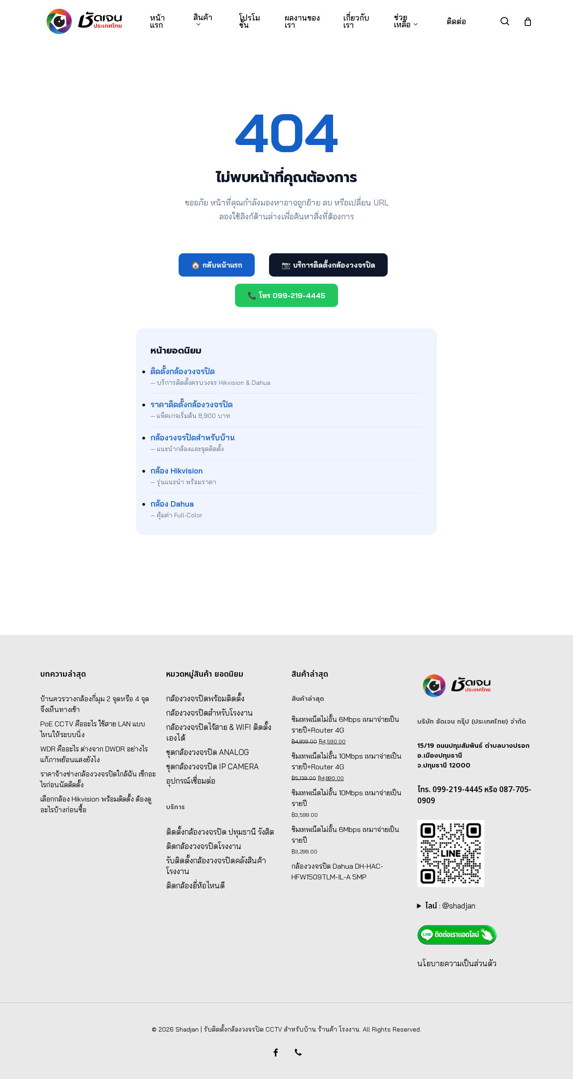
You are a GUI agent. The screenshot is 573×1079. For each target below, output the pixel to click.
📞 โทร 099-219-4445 (286, 295)
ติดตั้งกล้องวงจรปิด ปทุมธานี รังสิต (220, 831)
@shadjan (458, 905)
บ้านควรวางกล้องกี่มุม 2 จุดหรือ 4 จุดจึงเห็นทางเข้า (94, 704)
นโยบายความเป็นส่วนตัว (456, 963)
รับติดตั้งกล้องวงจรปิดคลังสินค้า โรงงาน (216, 866)
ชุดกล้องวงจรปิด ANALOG (207, 752)
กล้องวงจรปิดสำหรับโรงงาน (209, 712)
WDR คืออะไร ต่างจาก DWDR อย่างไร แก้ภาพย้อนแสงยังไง (94, 754)
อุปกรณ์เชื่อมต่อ (190, 780)
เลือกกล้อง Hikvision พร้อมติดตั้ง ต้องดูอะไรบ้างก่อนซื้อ (95, 804)
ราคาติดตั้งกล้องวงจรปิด (191, 404)
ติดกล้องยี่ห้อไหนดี (195, 885)
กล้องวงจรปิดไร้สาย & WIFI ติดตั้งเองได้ (218, 732)
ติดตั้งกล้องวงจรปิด (182, 371)
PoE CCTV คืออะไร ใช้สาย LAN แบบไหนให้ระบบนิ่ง (92, 729)
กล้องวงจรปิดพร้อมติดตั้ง (205, 698)
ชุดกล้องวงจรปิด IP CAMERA (212, 766)
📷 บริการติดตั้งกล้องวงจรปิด (328, 264)
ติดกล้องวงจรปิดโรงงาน (203, 846)
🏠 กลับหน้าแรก (216, 264)
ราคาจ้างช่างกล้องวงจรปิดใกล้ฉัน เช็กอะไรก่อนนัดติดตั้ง (98, 779)
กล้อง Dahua (172, 503)
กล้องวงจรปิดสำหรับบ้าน (192, 437)
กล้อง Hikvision (176, 470)
